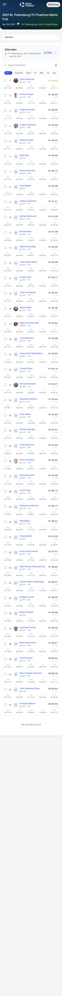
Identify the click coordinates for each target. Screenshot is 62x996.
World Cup (53, 4)
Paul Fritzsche (26, 657)
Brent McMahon (27, 459)
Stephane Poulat (27, 109)
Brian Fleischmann (28, 642)
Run (54, 73)
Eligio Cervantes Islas (29, 322)
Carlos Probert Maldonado (32, 581)
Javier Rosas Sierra (28, 261)
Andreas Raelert (27, 475)
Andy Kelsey (25, 414)
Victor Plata (25, 490)
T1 (35, 73)
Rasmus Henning (27, 170)
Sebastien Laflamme (29, 505)
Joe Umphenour (27, 338)
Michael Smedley (27, 429)
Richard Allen (26, 231)
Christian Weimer (27, 703)
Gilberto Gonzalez (28, 246)
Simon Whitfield (27, 79)
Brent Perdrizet (27, 612)
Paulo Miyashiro (27, 444)
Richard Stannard (28, 383)
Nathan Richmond (28, 216)
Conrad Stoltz (26, 368)
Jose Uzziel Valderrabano (31, 353)
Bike (41, 73)
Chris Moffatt (26, 536)
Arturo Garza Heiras (29, 551)
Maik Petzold (25, 307)
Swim (28, 73)
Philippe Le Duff (27, 597)
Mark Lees (24, 155)
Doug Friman (25, 277)
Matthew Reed (26, 140)
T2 (48, 73)
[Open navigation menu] (4, 4)
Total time (19, 73)
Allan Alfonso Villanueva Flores (33, 566)
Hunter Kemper (27, 94)
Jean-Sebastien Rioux (30, 688)
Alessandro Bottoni (28, 398)
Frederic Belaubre (28, 124)
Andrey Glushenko (28, 201)
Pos (7, 73)
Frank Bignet (25, 185)
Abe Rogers (25, 520)
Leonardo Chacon (28, 627)
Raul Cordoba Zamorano (31, 673)
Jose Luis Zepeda (27, 292)
